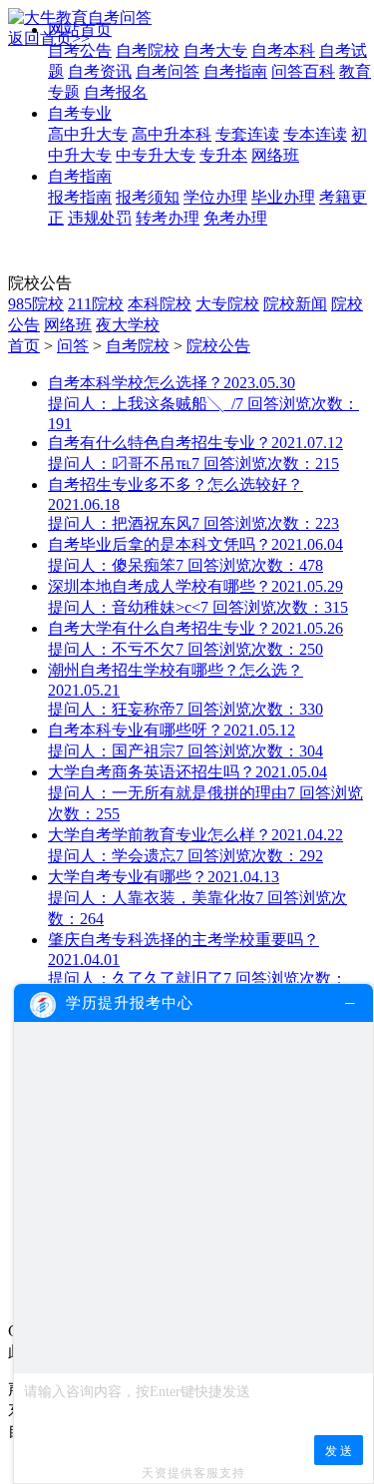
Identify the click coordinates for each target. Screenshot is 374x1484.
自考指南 (80, 176)
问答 (73, 345)
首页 (24, 345)
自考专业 (80, 113)
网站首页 (80, 29)
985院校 (36, 303)
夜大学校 (128, 324)
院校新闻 (295, 303)
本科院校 (159, 303)
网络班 (68, 324)
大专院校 (227, 303)
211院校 (96, 303)
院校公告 (218, 345)
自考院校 (138, 345)
